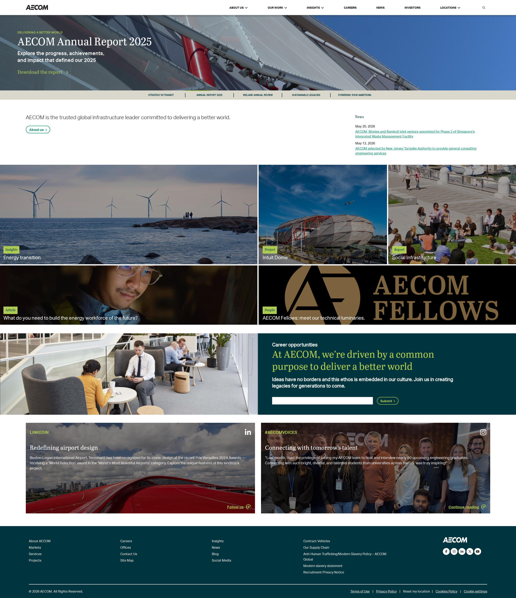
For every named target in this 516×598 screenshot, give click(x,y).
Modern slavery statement (322, 566)
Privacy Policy (386, 591)
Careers (350, 7)
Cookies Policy (446, 591)
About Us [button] (236, 7)
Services (35, 554)
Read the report (35, 71)
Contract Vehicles (316, 541)
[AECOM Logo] (37, 7)
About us (36, 129)
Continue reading (463, 507)
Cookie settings (475, 591)
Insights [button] (313, 7)
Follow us (235, 507)
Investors (412, 7)
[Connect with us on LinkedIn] (462, 551)
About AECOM (40, 541)
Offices (125, 547)
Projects (35, 560)
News (380, 7)
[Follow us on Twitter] (469, 551)
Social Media (221, 560)
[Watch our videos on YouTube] (477, 551)
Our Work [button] (275, 7)
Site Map (127, 560)
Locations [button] (448, 7)
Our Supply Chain (316, 547)
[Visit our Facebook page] (446, 551)
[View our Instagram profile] (454, 551)
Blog (215, 554)
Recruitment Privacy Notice (323, 572)
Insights (218, 541)
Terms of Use (360, 591)
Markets (35, 547)
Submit (386, 401)
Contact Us (128, 554)
